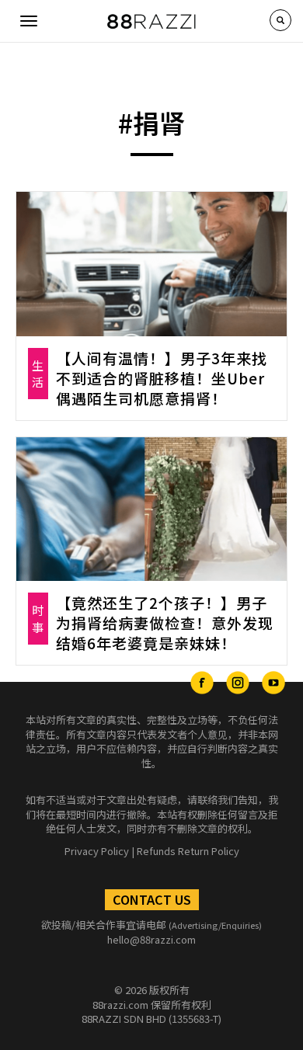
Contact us (152, 899)
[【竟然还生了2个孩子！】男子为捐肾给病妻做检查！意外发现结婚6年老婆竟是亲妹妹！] (151, 509)
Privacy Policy (96, 850)
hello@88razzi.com (151, 939)
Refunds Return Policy (188, 850)
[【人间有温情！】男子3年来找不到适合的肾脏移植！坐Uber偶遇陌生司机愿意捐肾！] (151, 264)
